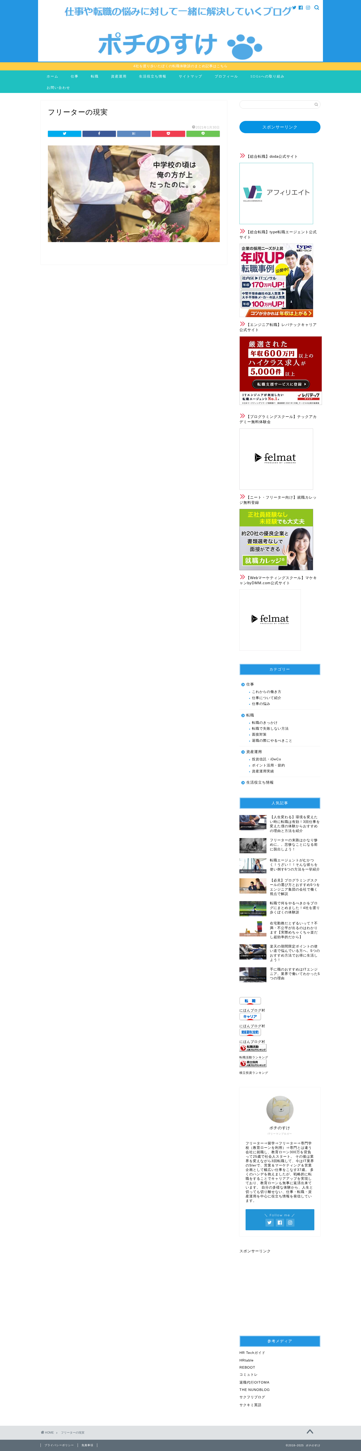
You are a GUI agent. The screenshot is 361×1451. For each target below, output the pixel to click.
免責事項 (87, 1445)
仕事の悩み (261, 704)
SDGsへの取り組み (267, 76)
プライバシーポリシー (59, 1445)
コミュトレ (248, 1374)
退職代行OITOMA (254, 1382)
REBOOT (247, 1367)
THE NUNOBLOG (254, 1390)
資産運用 (119, 76)
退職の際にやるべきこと (272, 740)
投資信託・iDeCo (266, 759)
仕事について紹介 (266, 698)
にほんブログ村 (252, 1010)
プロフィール (226, 76)
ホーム (52, 76)
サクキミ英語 (250, 1405)
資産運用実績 (263, 771)
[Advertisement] (280, 1288)
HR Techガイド (252, 1353)
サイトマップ (190, 76)
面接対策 (259, 734)
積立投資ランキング (253, 1073)
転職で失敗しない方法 (270, 728)
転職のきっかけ (265, 723)
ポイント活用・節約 (268, 765)
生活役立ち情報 (153, 76)
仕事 (75, 76)
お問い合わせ (58, 87)
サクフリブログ (252, 1397)
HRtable (246, 1360)
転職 (95, 76)
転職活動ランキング (253, 1057)
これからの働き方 (266, 692)
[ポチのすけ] (180, 60)
